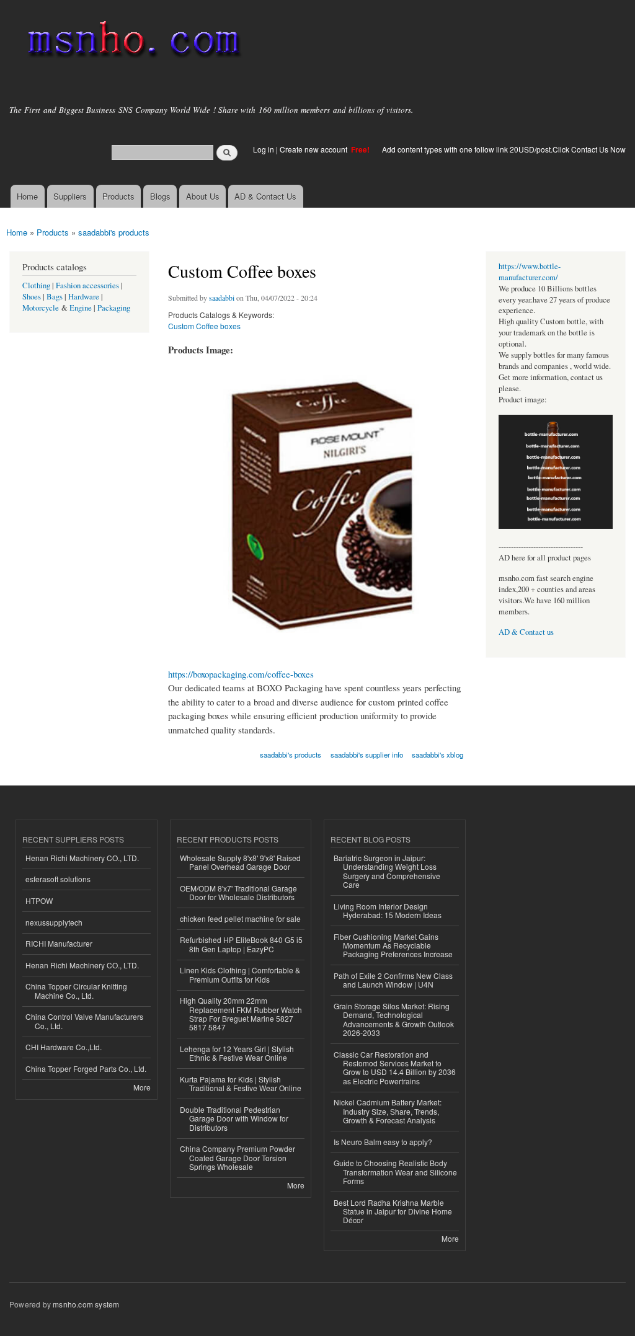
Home (27, 196)
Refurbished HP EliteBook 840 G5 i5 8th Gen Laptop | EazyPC (241, 943)
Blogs (160, 196)
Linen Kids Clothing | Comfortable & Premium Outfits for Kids (240, 974)
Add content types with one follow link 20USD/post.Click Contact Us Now (504, 149)
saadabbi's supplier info (367, 754)
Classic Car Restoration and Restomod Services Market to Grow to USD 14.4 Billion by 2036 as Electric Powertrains (395, 1067)
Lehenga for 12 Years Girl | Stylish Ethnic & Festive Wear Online (237, 1053)
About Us (203, 196)
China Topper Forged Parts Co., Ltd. (85, 1068)
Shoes (31, 296)
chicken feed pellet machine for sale (240, 918)
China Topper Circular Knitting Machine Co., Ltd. (76, 990)
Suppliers (70, 196)
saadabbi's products (113, 232)
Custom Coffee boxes (204, 326)
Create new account (314, 149)
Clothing (36, 285)
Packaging (113, 308)
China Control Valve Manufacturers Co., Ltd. (84, 1020)
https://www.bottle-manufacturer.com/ (530, 272)
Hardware (83, 296)
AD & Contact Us (265, 196)
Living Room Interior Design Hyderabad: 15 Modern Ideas (388, 910)
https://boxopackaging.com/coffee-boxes (241, 674)
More (142, 1087)
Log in (263, 149)
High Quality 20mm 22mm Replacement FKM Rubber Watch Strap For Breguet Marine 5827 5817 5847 (241, 1013)
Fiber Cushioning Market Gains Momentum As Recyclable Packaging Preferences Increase (393, 945)
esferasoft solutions (58, 879)
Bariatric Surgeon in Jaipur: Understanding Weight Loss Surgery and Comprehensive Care (387, 871)
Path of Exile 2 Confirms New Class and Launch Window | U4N (393, 979)
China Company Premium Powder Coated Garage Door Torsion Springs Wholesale (237, 1157)
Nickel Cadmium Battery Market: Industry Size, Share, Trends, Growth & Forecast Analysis (388, 1111)
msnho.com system (86, 1304)
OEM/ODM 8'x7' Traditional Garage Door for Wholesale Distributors (238, 892)
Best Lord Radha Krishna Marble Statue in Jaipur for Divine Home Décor (393, 1211)
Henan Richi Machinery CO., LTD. (82, 857)
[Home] (132, 42)
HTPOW (39, 900)
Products (118, 196)
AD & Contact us (526, 632)
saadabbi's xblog (437, 754)
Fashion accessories (87, 285)
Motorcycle (40, 308)
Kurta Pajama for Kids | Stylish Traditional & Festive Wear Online (240, 1083)
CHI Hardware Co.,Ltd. (63, 1047)
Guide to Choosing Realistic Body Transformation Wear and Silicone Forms (395, 1171)
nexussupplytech (53, 922)
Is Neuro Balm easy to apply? (383, 1141)
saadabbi (221, 298)
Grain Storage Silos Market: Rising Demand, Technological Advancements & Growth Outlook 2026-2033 (394, 1019)
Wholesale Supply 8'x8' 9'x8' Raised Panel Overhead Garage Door (240, 862)
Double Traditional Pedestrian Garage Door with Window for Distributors (234, 1118)
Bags (55, 296)
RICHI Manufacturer (58, 943)
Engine (80, 308)
